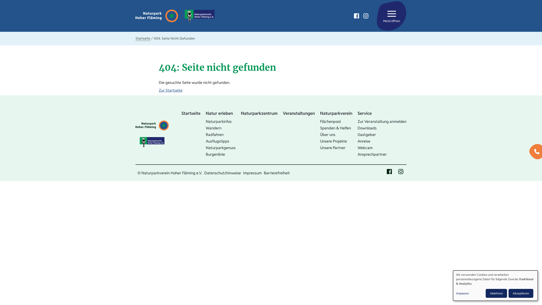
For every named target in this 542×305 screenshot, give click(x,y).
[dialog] (495, 285)
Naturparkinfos (219, 121)
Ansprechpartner (372, 154)
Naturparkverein (336, 113)
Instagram (365, 15)
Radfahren (215, 134)
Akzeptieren (521, 293)
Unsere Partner (333, 147)
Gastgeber (367, 134)
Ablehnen (496, 293)
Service (365, 113)
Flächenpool (330, 121)
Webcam (365, 147)
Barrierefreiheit (277, 173)
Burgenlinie (215, 154)
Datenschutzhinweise (222, 173)
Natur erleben (219, 113)
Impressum (252, 173)
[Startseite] (158, 16)
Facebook (356, 15)
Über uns (327, 134)
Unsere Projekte (333, 141)
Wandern (213, 128)
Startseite (143, 38)
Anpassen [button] (462, 293)
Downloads (367, 128)
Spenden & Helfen (335, 128)
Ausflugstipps (217, 141)
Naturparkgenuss (221, 147)
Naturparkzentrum (259, 113)
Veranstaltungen (299, 113)
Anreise (364, 141)
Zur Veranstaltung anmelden (382, 121)
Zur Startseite (171, 90)
